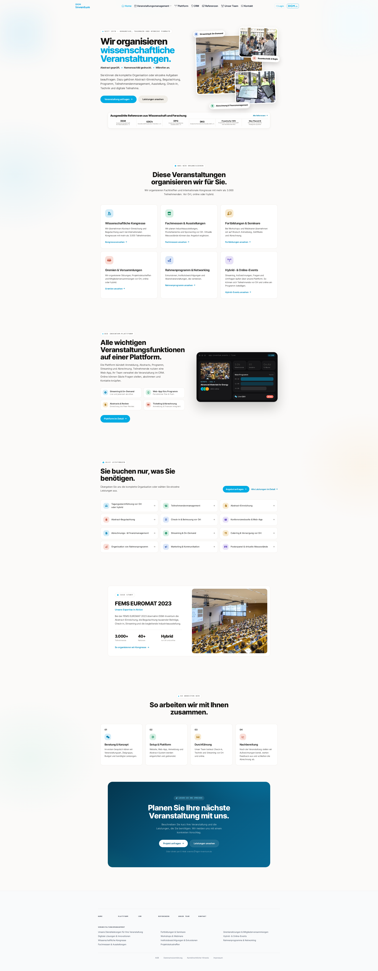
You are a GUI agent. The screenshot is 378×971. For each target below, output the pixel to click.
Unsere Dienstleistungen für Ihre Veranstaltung (120, 932)
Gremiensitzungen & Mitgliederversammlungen (245, 932)
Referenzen (164, 916)
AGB (157, 958)
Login (281, 6)
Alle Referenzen (259, 115)
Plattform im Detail (114, 418)
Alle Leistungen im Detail (263, 489)
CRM (140, 916)
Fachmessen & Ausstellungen (112, 944)
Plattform (123, 916)
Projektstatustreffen (170, 944)
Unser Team (184, 916)
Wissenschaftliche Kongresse (112, 940)
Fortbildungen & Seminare (173, 932)
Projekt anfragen (172, 843)
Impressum (218, 958)
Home (100, 916)
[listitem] (123, 122)
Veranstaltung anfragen (117, 99)
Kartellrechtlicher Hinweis (198, 958)
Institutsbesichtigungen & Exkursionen (179, 940)
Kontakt (202, 916)
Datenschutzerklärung (173, 958)
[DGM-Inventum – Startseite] (95, 6)
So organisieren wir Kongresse (130, 647)
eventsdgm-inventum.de (199, 851)
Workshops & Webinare (172, 936)
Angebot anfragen (235, 489)
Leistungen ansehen (153, 99)
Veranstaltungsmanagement (111, 927)
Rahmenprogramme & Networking (239, 940)
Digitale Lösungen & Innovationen (114, 936)
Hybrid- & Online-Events (235, 936)
